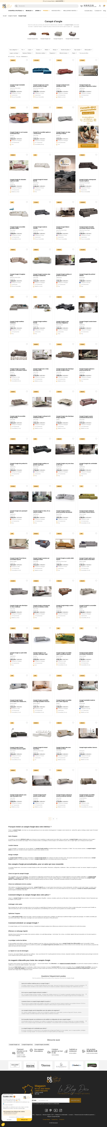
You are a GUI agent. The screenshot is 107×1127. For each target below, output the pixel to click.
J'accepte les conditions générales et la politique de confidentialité (44, 1103)
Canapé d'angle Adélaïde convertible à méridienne (86, 653)
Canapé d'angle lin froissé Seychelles (40, 748)
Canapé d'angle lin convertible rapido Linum (87, 606)
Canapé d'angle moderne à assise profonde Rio (86, 369)
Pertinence (24, 56)
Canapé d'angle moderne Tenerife (40, 227)
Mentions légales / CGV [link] (48, 1114)
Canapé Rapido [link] (46, 1119)
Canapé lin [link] (61, 1119)
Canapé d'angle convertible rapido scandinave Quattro (63, 653)
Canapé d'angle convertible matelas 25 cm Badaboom (86, 795)
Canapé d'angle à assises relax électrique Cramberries (41, 275)
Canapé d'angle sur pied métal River (18, 653)
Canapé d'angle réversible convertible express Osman (86, 227)
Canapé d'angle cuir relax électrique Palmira (63, 133)
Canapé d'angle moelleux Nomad (40, 322)
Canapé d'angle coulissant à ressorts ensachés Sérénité (64, 795)
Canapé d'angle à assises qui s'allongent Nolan (41, 559)
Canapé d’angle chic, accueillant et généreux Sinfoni (87, 85)
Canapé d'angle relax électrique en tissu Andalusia (18, 606)
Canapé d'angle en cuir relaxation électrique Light (40, 653)
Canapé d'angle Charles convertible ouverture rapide (18, 748)
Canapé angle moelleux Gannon (88, 747)
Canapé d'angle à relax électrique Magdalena (62, 322)
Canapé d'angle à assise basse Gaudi (87, 322)
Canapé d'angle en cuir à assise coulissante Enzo (19, 133)
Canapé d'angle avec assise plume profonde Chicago (41, 85)
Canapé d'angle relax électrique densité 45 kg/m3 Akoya (65, 369)
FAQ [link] (33, 1114)
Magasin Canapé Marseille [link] (53, 1116)
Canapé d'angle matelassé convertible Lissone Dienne (86, 511)
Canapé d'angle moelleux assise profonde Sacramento (64, 511)
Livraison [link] (71, 1114)
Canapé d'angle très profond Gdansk (87, 275)
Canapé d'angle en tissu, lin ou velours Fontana (41, 511)
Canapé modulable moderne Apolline (87, 701)
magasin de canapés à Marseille (68, 963)
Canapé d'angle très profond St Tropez (18, 464)
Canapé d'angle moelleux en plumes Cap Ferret (41, 464)
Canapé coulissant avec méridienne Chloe (62, 85)
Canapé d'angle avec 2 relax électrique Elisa (41, 369)
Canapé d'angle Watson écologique (62, 227)
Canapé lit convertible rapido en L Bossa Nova (42, 133)
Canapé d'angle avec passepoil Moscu (18, 511)
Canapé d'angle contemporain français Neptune (87, 180)
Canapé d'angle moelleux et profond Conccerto (63, 275)
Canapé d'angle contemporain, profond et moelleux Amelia (41, 606)
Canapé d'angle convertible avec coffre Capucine (63, 701)
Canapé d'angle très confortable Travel (88, 464)
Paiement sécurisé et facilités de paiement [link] (84, 1114)
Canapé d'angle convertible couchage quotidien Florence (41, 701)
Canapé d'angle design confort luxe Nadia (64, 606)
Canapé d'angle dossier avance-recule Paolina (39, 795)
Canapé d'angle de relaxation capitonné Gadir (18, 180)
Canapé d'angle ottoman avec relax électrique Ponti (18, 795)
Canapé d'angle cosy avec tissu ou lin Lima (65, 464)
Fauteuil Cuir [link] (55, 1119)
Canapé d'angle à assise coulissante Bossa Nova (86, 417)
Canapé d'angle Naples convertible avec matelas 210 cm (18, 701)
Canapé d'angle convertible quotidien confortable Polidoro (18, 369)
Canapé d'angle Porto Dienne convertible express (18, 559)
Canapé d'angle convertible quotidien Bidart (17, 227)
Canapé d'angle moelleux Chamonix (17, 322)
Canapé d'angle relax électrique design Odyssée (65, 417)
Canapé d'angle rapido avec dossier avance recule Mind (87, 559)
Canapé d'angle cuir (14, 1044)
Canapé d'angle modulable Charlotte (17, 85)
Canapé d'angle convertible (42, 1044)
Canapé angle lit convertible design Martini (17, 417)
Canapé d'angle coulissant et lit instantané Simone (41, 417)
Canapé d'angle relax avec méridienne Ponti (63, 748)
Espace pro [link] (38, 1114)
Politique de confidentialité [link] (61, 1114)
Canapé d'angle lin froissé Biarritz (40, 180)
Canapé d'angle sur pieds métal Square (65, 559)
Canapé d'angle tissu (27, 1044)
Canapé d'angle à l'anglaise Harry (17, 275)
